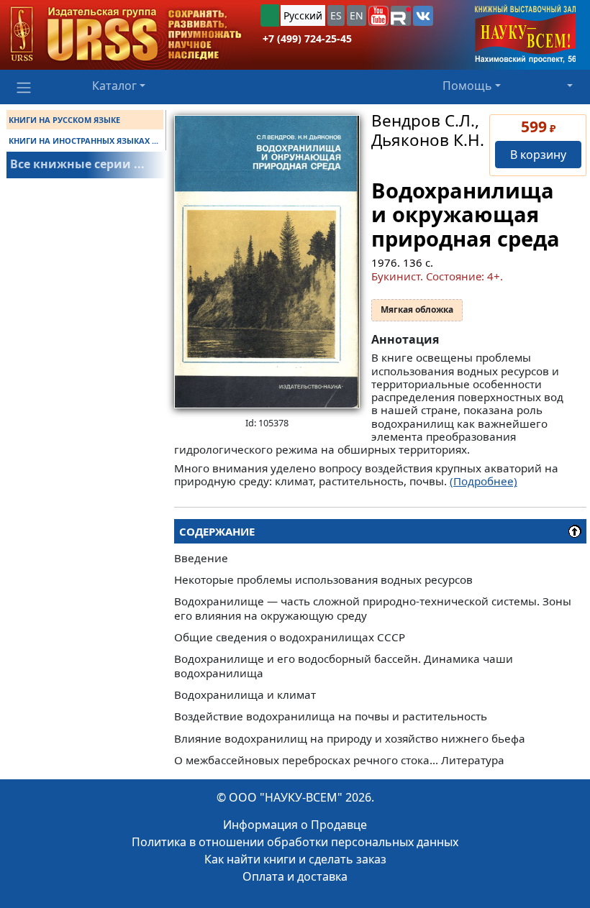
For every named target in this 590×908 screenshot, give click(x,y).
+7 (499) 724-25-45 (307, 38)
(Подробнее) (483, 481)
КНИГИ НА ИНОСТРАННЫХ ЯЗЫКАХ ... (83, 140)
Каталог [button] (114, 85)
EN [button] (356, 15)
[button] (378, 16)
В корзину (538, 154)
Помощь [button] (467, 85)
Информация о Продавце (295, 825)
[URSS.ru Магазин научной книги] (126, 35)
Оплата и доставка (295, 876)
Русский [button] (302, 15)
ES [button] (336, 15)
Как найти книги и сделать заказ (295, 859)
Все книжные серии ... (77, 164)
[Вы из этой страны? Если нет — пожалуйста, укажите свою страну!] (269, 15)
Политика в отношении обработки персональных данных (295, 842)
